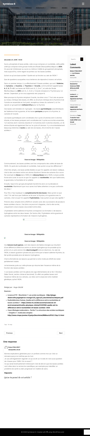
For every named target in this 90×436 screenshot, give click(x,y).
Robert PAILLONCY (14, 347)
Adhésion (28, 8)
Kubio (66, 432)
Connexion (78, 16)
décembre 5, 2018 (10, 60)
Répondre (8, 373)
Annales (64, 8)
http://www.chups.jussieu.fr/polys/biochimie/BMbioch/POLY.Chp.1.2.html (36, 315)
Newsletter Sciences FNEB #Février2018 (75, 86)
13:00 (20, 60)
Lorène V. (73, 94)
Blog (68, 16)
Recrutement (58, 16)
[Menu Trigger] (83, 3)
